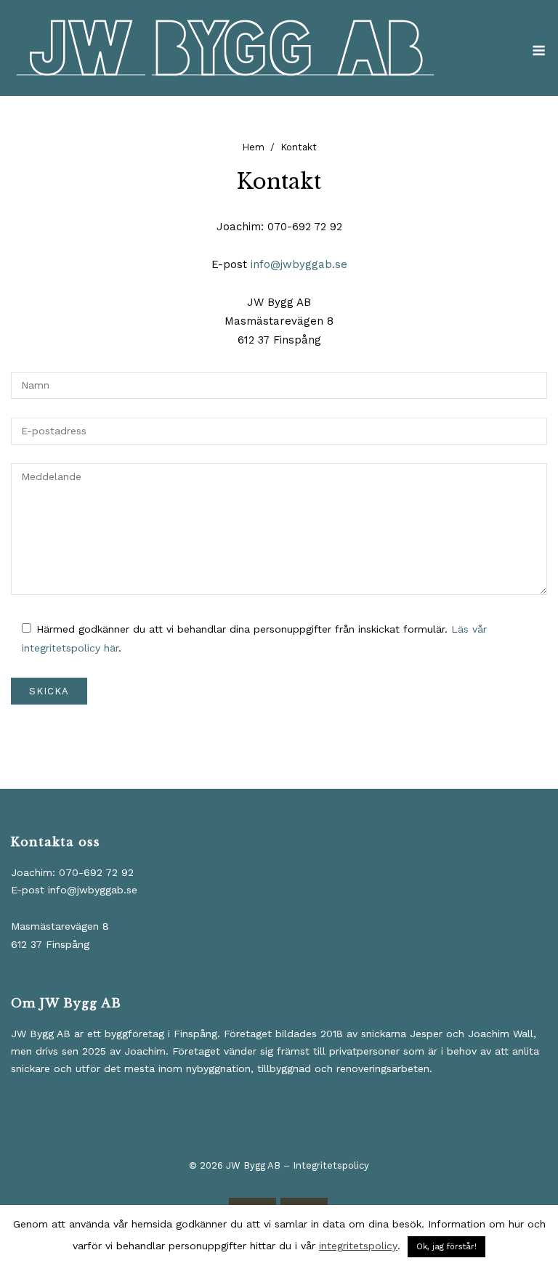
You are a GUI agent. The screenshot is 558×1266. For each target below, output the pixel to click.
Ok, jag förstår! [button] (446, 1246)
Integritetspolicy (331, 1165)
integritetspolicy (358, 1245)
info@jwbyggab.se (299, 264)
